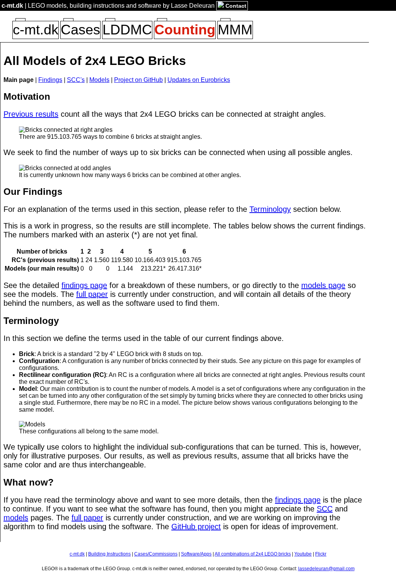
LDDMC (127, 29)
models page (323, 285)
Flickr (320, 554)
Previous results (30, 114)
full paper (92, 294)
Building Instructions (109, 554)
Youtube (303, 554)
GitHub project (196, 526)
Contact (235, 6)
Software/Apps (196, 554)
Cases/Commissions (156, 554)
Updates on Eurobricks (198, 80)
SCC (325, 508)
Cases (80, 29)
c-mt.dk (12, 5)
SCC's (76, 80)
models (15, 517)
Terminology (270, 209)
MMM (235, 29)
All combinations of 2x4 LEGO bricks (253, 554)
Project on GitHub (138, 80)
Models (99, 80)
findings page (84, 285)
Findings (50, 80)
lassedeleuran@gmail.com (326, 568)
